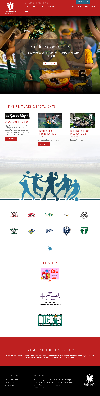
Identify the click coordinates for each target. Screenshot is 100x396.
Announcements (76, 6)
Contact (51, 6)
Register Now (83, 2)
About (27, 6)
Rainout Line (40, 6)
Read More (11, 138)
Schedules (91, 6)
